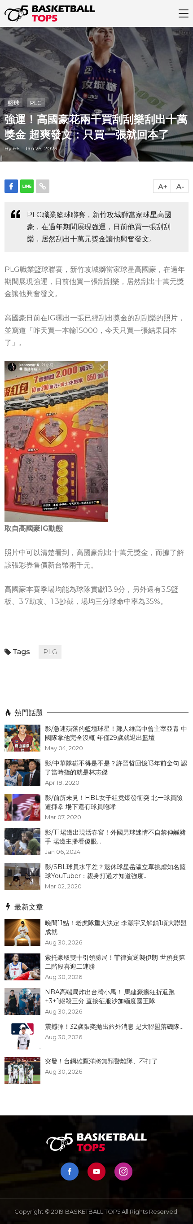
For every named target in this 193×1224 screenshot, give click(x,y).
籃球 (13, 102)
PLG (36, 102)
